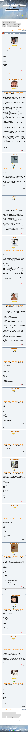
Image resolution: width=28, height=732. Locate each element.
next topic (24, 29)
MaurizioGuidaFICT (14, 669)
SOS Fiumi (14, 209)
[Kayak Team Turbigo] (14, 608)
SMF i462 (8, 727)
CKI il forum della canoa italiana (10, 1)
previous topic (20, 29)
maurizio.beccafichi (14, 459)
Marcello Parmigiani (15, 595)
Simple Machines (18, 727)
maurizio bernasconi (14, 636)
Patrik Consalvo (15, 388)
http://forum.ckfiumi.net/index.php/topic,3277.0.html (13, 180)
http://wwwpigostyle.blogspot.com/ (8, 73)
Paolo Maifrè (14, 505)
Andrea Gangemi (14, 543)
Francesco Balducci (15, 292)
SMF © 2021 (13, 727)
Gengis (14, 196)
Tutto (9, 30)
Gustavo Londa (14, 348)
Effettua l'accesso (13, 4)
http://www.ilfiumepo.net (7, 190)
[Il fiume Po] (14, 167)
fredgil (14, 237)
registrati (20, 4)
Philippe (15, 154)
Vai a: (15, 720)
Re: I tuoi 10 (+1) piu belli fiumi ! (14, 49)
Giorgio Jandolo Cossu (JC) (15, 79)
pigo (14, 36)
